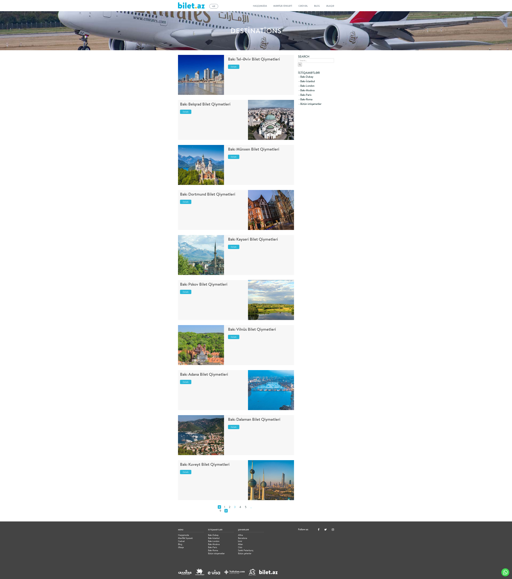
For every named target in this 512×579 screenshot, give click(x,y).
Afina (240, 535)
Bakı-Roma (213, 550)
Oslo (240, 547)
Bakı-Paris (212, 547)
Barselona (242, 538)
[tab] (316, 76)
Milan (240, 544)
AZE (213, 6)
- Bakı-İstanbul (307, 81)
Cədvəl (303, 5)
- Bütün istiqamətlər (310, 104)
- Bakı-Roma (305, 99)
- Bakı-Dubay (306, 76)
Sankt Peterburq (245, 550)
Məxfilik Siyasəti (282, 5)
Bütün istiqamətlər (216, 553)
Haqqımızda (260, 5)
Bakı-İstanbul (213, 538)
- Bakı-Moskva (307, 90)
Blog (317, 5)
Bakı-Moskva (214, 544)
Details (234, 66)
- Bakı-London (306, 86)
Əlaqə (330, 5)
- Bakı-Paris (305, 95)
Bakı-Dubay (213, 535)
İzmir (240, 541)
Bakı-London (213, 541)
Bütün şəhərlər (244, 553)
